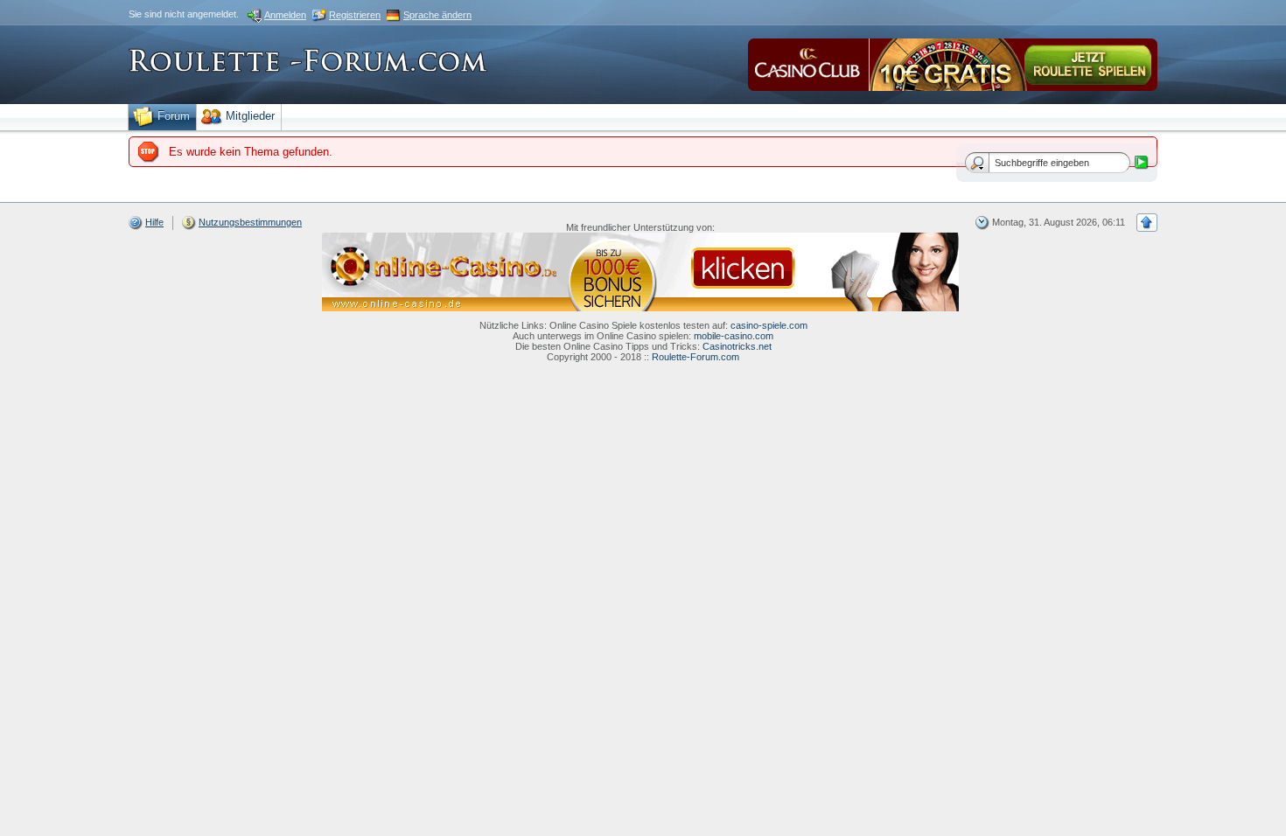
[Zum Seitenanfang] (1147, 222)
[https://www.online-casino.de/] (640, 271)
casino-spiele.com (768, 325)
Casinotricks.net (737, 346)
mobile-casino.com (733, 336)
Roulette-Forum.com (695, 357)
